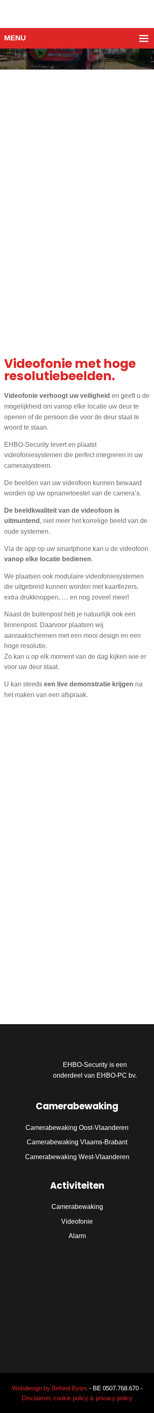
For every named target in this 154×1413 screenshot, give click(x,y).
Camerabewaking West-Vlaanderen (77, 1156)
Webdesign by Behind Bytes (49, 1388)
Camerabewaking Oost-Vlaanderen (77, 1127)
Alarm (77, 1235)
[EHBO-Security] (77, 13)
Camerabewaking (77, 1206)
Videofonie (77, 1221)
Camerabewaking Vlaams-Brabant (77, 1142)
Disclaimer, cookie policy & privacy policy (77, 1397)
